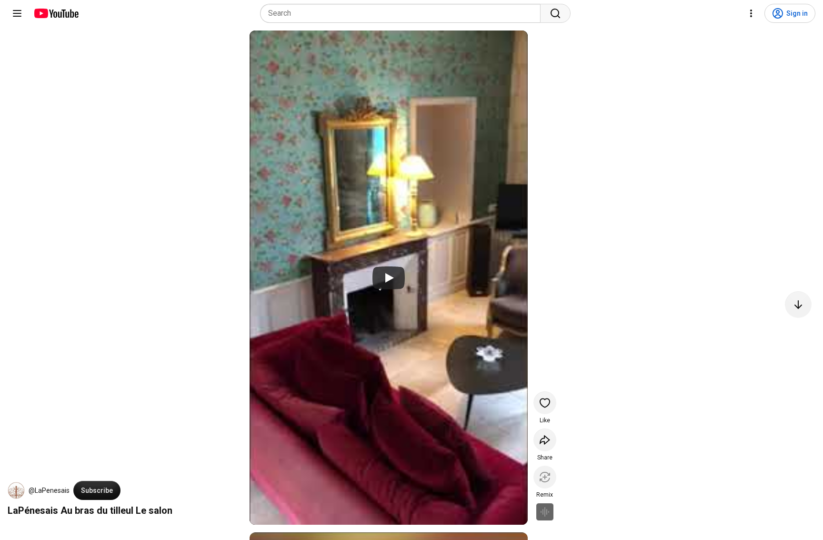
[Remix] (544, 477)
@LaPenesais (49, 490)
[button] (16, 490)
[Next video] (798, 304)
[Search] (555, 13)
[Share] (544, 439)
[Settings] (751, 13)
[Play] (388, 277)
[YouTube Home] (56, 13)
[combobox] (403, 13)
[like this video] (544, 402)
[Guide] (17, 13)
